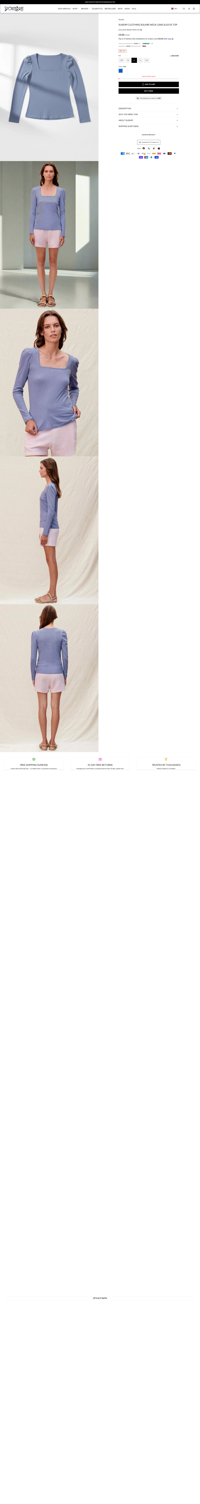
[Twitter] (149, 148)
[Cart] (194, 8)
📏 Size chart (174, 55)
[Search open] (184, 9)
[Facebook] (144, 148)
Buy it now (148, 91)
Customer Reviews (149, 134)
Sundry (121, 19)
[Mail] (159, 148)
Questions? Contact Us (150, 142)
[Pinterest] (154, 148)
